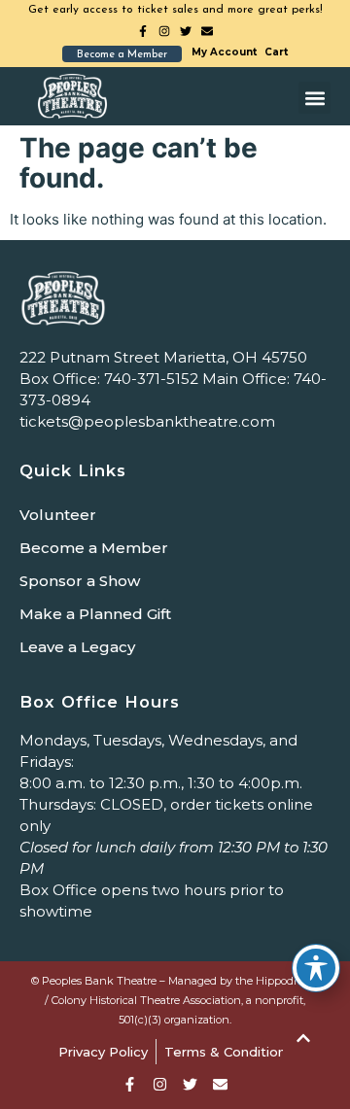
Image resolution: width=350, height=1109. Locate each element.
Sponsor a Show (79, 581)
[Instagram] (164, 31)
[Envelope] (207, 31)
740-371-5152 (151, 378)
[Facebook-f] (143, 31)
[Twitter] (185, 31)
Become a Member (93, 547)
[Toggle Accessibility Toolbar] (316, 968)
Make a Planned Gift (95, 614)
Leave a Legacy (77, 647)
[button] (314, 98)
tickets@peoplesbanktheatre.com (147, 421)
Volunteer (57, 514)
